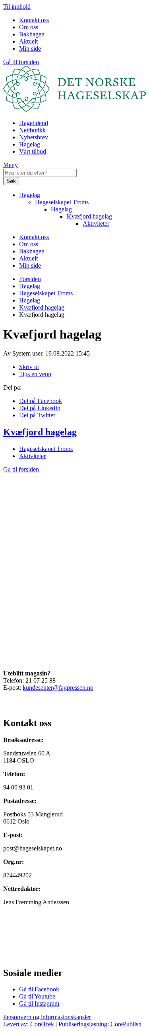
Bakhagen (32, 34)
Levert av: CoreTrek (28, 1024)
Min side (30, 48)
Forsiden (30, 279)
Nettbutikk (32, 130)
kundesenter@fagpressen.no (58, 687)
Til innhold (17, 6)
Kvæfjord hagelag (89, 216)
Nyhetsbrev (33, 137)
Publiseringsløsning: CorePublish (99, 1024)
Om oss (28, 27)
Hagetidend (33, 123)
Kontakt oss (34, 20)
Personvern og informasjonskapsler (47, 1017)
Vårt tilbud (32, 151)
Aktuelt (28, 41)
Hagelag (29, 144)
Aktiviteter (96, 223)
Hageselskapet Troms (62, 202)
